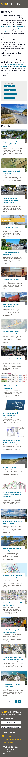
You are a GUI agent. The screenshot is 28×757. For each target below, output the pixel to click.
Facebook (7, 736)
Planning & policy (9, 90)
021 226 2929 (19, 739)
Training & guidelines (10, 94)
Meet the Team (7, 742)
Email (3, 736)
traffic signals (6, 27)
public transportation (18, 66)
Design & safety (9, 86)
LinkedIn (10, 736)
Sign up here (11, 722)
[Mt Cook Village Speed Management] (14, 114)
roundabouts (18, 27)
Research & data (9, 98)
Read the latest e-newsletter (11, 727)
